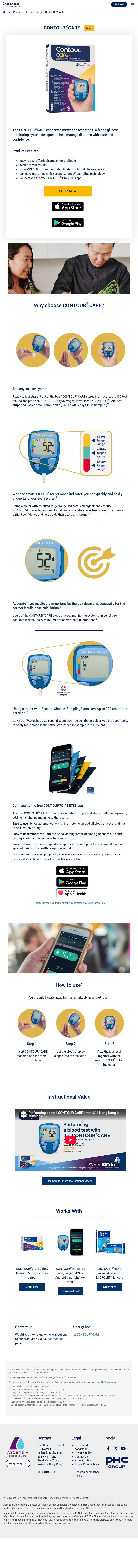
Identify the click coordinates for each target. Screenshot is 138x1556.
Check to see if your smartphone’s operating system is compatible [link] (70, 903)
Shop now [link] (119, 4)
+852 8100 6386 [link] (47, 1472)
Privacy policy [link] (83, 1452)
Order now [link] (32, 1286)
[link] (11, 4)
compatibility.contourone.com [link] (108, 1382)
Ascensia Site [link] (83, 1460)
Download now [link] (71, 1291)
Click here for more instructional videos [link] (69, 1181)
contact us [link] (56, 1339)
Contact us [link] (81, 1456)
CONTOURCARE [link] (88, 1334)
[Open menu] (132, 4)
